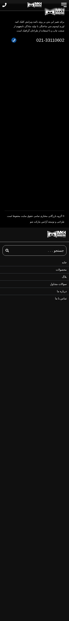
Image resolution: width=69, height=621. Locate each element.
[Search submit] (6, 250)
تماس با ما (61, 298)
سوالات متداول (58, 284)
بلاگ (64, 276)
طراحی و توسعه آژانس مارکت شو (47, 221)
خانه (64, 262)
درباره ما (62, 291)
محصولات (61, 269)
